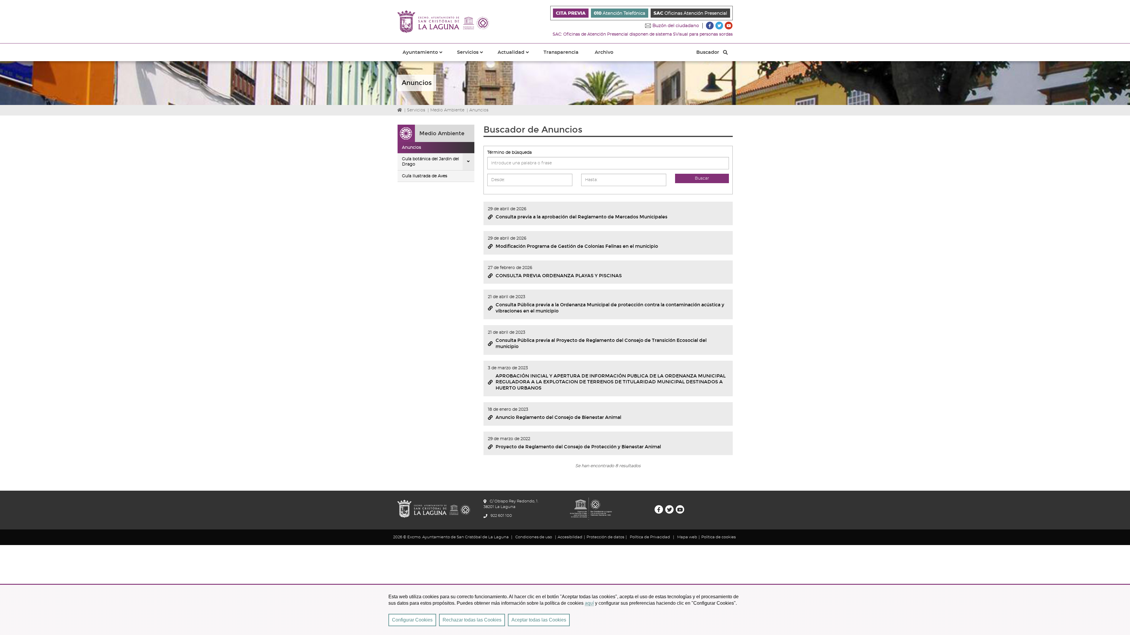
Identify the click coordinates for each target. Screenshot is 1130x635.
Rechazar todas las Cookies (472, 619)
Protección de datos (605, 537)
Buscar (702, 178)
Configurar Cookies (412, 619)
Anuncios (411, 148)
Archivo (604, 52)
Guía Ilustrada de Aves (424, 176)
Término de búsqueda (509, 153)
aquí (589, 603)
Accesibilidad (570, 537)
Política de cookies (718, 537)
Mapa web (687, 537)
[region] (565, 609)
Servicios (416, 110)
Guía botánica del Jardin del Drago (430, 161)
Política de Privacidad (650, 537)
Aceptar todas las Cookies (538, 619)
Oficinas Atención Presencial (690, 13)
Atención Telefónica (619, 13)
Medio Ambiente (447, 110)
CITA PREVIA (571, 13)
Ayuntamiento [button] (426, 55)
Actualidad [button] (516, 55)
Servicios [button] (473, 55)
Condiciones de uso (533, 537)
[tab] (436, 147)
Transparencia (561, 52)
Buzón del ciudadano (675, 26)
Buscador (707, 54)
